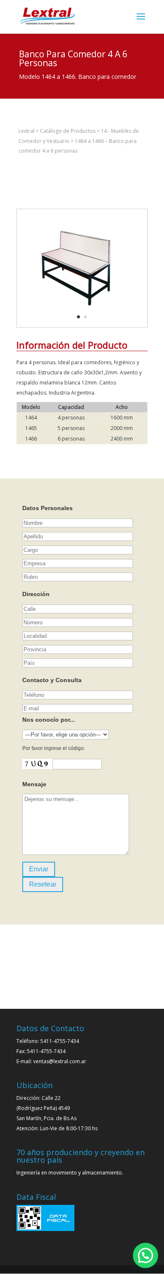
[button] (145, 1255)
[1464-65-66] (76, 327)
